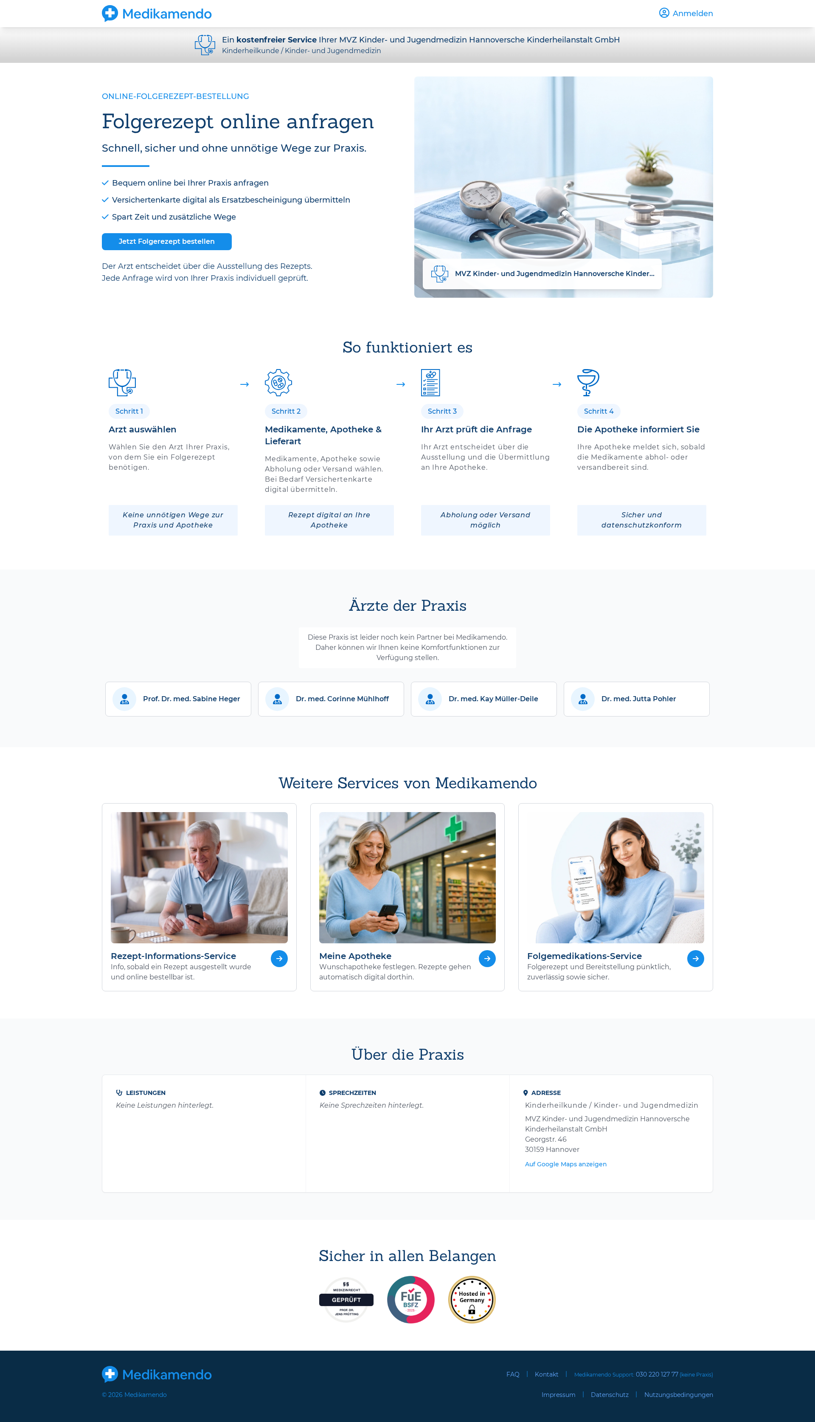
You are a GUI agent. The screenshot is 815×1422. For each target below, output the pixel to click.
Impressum (559, 1395)
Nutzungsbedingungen (678, 1395)
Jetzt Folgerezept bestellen (167, 241)
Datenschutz (610, 1395)
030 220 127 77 (657, 1374)
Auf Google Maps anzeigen (566, 1164)
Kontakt (547, 1374)
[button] (178, 699)
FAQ (513, 1374)
